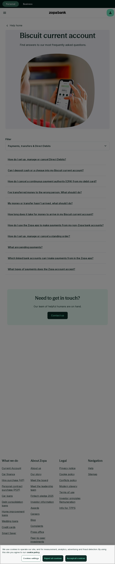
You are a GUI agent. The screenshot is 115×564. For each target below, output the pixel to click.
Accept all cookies (76, 558)
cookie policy (33, 552)
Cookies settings (31, 558)
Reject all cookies (53, 558)
